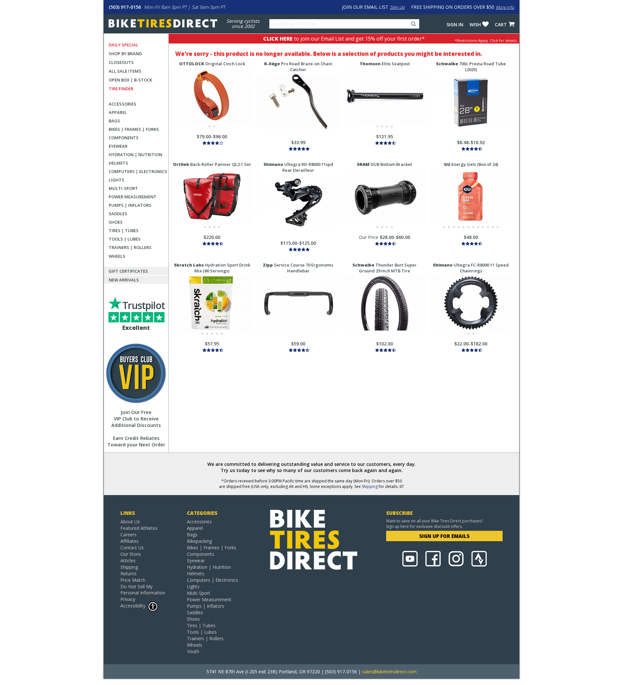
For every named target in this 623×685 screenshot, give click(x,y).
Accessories (122, 104)
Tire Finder (121, 89)
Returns (128, 573)
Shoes (116, 222)
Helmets (118, 163)
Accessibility (132, 606)
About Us (130, 521)
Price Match (132, 580)
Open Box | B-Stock (130, 80)
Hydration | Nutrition (135, 154)
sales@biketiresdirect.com (389, 671)
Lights (116, 180)
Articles (128, 560)
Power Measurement (132, 197)
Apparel (118, 112)
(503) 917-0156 (125, 7)
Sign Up (397, 7)
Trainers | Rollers (130, 247)
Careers (128, 534)
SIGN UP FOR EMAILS (444, 536)
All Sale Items (125, 71)
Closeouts (121, 62)
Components (124, 138)
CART (501, 24)
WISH (475, 24)
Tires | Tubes (124, 230)
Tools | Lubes (124, 239)
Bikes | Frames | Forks (134, 129)
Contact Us (132, 547)
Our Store (130, 554)
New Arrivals (124, 280)
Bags (114, 121)
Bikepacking (199, 541)
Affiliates (129, 541)
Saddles (118, 214)
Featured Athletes (139, 528)
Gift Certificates (128, 271)
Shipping (370, 486)
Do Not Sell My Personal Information (142, 589)
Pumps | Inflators (130, 205)
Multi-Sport (123, 188)
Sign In (454, 24)
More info (505, 7)
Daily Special (123, 45)
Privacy (127, 599)
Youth (193, 651)
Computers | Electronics (138, 171)
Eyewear (118, 146)
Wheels (117, 256)
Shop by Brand (125, 53)
